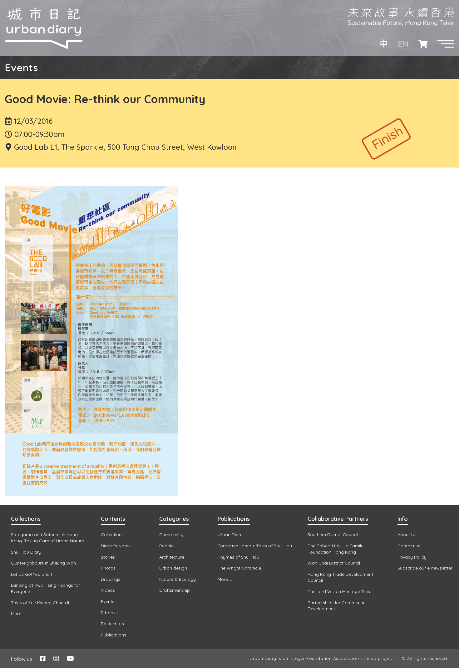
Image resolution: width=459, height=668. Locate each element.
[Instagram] (56, 658)
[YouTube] (70, 658)
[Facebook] (43, 658)
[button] (445, 44)
